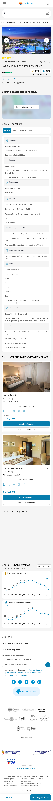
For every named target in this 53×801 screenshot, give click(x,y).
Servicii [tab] (15, 130)
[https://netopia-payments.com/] (11, 763)
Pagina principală (8, 22)
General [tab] (7, 130)
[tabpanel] (26, 243)
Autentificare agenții (26, 768)
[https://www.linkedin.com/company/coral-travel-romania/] (39, 682)
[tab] (26, 124)
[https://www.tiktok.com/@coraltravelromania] (33, 682)
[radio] (3, 58)
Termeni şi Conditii (21, 675)
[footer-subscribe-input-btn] (47, 664)
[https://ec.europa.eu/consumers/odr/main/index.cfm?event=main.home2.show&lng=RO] (42, 754)
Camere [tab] (23, 130)
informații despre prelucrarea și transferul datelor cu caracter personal (23, 672)
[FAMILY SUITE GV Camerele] (26, 377)
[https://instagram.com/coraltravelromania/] (20, 682)
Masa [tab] (31, 130)
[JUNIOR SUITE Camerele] (26, 450)
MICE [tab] (37, 130)
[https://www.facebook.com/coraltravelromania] (14, 682)
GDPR (49, 782)
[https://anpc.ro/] (11, 754)
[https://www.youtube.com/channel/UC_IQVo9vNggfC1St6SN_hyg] (26, 682)
